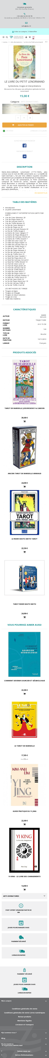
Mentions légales (24, 1021)
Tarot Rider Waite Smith (24, 604)
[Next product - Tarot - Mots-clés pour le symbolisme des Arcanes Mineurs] (46, 41)
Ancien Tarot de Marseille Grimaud (24, 473)
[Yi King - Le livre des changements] (24, 850)
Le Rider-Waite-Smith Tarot (24, 539)
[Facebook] (24, 145)
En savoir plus (41, 193)
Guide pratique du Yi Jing (24, 811)
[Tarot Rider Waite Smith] (24, 577)
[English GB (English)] (33, 39)
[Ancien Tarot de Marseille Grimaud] (24, 447)
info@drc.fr (26, 26)
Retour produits (24, 1017)
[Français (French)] (33, 37)
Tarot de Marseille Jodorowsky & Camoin (24, 408)
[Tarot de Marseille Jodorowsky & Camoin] (24, 382)
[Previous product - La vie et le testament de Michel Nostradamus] (45, 41)
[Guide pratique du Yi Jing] (24, 784)
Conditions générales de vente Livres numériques (24, 1013)
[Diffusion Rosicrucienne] (16, 37)
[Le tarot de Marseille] (24, 719)
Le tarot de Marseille (24, 746)
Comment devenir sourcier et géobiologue (24, 680)
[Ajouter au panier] (24, 421)
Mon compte (6, 1001)
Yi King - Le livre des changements (24, 876)
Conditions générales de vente (24, 1009)
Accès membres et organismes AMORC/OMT (12, 1044)
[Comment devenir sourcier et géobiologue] (24, 654)
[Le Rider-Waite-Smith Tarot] (24, 512)
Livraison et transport (24, 1025)
